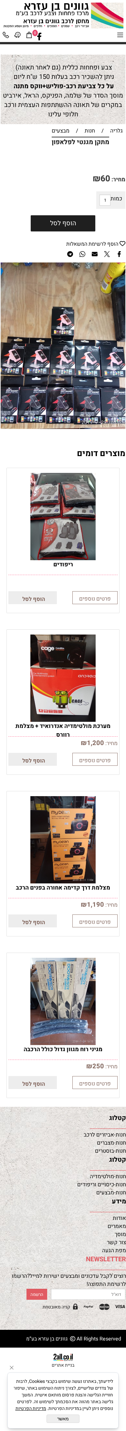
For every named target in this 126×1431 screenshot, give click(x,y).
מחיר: (117, 179)
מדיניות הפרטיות (31, 1408)
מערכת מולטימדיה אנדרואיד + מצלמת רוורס (63, 730)
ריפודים (63, 564)
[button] (32, 597)
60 (105, 179)
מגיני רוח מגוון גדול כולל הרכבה (63, 1049)
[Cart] (29, 36)
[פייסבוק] (39, 36)
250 (98, 1066)
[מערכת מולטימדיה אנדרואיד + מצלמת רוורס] (63, 720)
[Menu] (120, 36)
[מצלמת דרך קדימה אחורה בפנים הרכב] (63, 882)
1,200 (95, 743)
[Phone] (6, 36)
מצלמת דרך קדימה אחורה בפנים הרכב (63, 887)
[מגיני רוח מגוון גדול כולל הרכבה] (63, 1043)
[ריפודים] (63, 558)
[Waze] (17, 36)
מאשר (63, 1418)
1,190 (95, 904)
